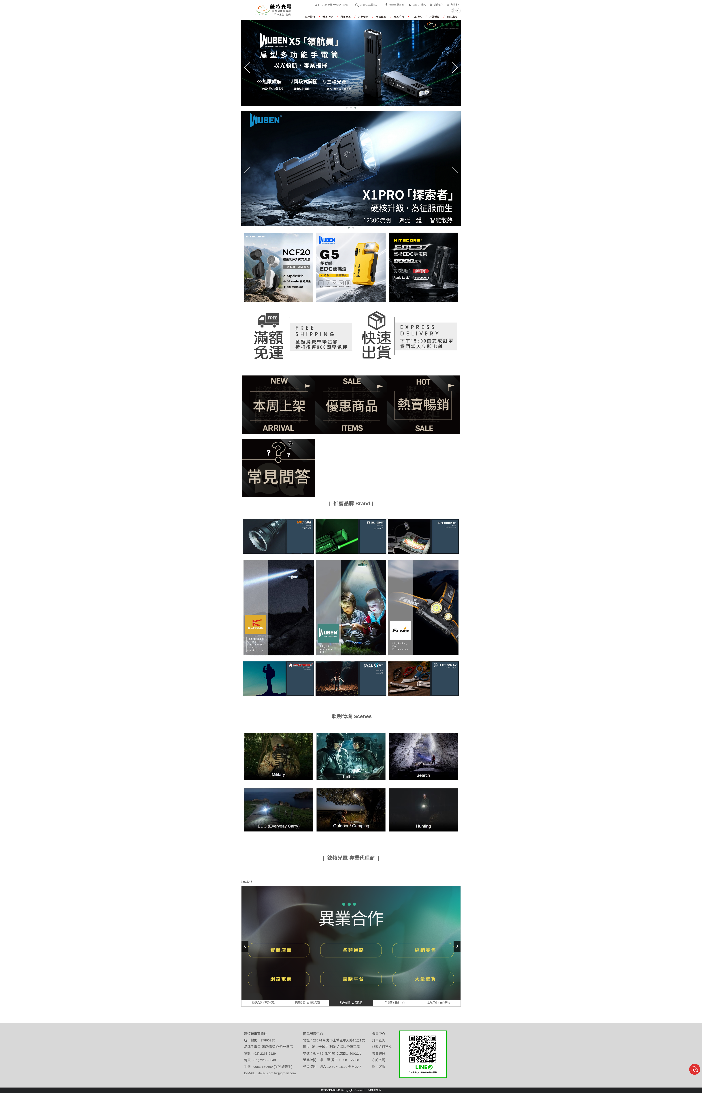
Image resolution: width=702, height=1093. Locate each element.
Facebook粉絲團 (396, 4)
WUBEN (337, 4)
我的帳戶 (438, 4)
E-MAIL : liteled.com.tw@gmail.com (270, 1073)
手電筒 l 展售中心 (395, 1002)
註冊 (415, 4)
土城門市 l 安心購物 (438, 1002)
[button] (346, 107)
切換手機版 (374, 1090)
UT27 (324, 4)
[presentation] (247, 67)
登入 (423, 4)
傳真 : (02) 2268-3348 (260, 1060)
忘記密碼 (378, 1060)
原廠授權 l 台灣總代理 (307, 1002)
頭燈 (330, 4)
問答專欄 (452, 16)
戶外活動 (434, 16)
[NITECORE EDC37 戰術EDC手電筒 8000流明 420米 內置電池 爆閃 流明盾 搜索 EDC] (423, 266)
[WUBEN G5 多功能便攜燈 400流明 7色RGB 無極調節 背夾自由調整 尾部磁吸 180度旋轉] (351, 266)
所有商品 (345, 16)
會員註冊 (378, 1053)
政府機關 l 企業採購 (351, 1002)
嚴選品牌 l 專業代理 (263, 1002)
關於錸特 (310, 16)
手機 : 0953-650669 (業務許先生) (268, 1067)
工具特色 (417, 16)
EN (458, 10)
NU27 (345, 4)
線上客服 (378, 1067)
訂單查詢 (378, 1040)
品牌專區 (381, 16)
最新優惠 (363, 16)
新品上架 (327, 16)
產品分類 (399, 16)
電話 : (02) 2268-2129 (260, 1053)
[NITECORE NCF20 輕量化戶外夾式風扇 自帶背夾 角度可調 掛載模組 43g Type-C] (278, 266)
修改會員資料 (382, 1047)
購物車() (455, 4)
